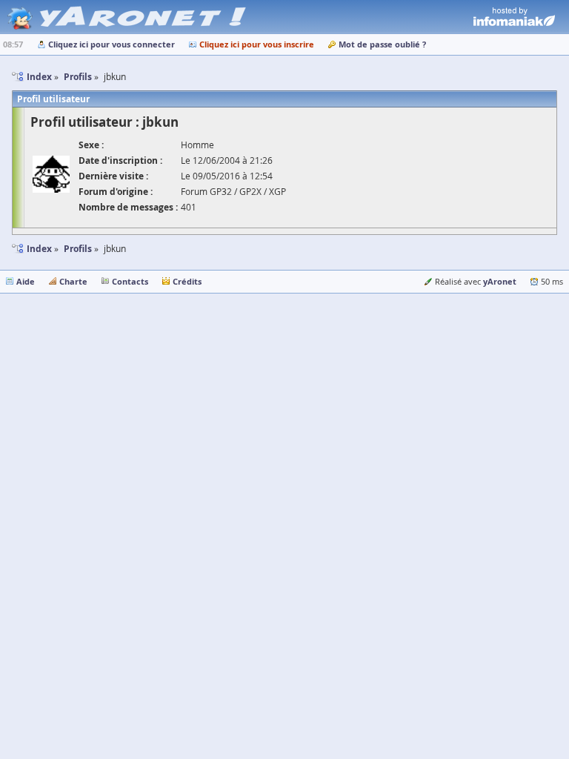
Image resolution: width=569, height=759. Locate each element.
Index (39, 248)
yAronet (499, 281)
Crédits (187, 281)
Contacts (130, 281)
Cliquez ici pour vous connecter (111, 44)
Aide (25, 281)
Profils (78, 248)
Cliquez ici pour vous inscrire (256, 44)
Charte (73, 281)
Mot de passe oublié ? (382, 44)
